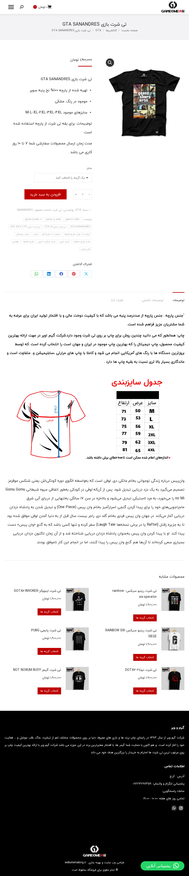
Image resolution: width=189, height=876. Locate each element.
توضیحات (178, 300)
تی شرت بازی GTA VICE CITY (25, 227)
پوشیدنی (69, 210)
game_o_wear (53, 219)
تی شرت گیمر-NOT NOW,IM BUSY (37, 670)
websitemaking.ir (75, 862)
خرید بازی (64, 241)
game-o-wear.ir (33, 219)
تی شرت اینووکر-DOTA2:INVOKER (37, 591)
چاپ (35, 234)
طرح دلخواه (28, 241)
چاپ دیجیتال (22, 234)
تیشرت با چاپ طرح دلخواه (77, 234)
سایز (89, 168)
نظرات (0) (117, 300)
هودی (16, 241)
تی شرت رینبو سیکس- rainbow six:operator (134, 594)
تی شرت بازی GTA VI (55, 227)
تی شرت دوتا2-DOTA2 (141, 670)
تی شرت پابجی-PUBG (46, 630)
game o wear (73, 219)
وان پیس (85, 249)
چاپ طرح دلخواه (82, 241)
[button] (162, 865)
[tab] (178, 298)
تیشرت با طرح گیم (51, 234)
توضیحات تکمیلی (152, 300)
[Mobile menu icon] (11, 7)
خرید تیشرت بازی (47, 241)
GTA (78, 210)
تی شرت (57, 210)
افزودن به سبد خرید (45, 194)
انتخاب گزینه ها (145, 618)
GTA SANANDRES (80, 227)
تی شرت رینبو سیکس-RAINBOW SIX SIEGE (131, 633)
